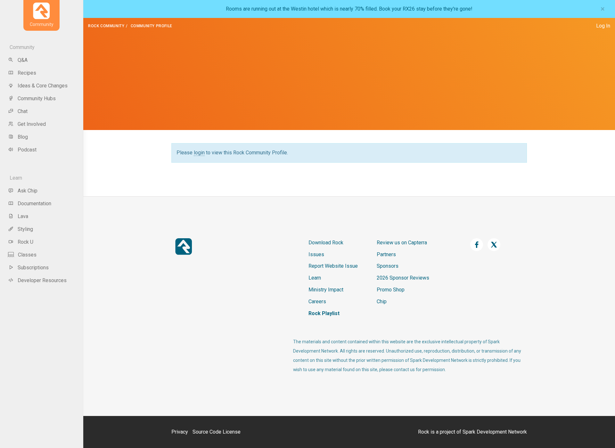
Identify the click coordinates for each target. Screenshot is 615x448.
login (199, 153)
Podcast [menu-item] (27, 150)
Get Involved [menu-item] (32, 124)
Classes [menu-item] (27, 255)
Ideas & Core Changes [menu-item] (43, 86)
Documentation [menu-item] (34, 203)
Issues (316, 254)
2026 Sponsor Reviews (403, 278)
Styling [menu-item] (25, 229)
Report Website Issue (333, 266)
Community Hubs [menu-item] (37, 98)
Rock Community (106, 26)
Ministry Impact (325, 290)
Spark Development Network (495, 432)
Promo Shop (391, 290)
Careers (317, 301)
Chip (382, 301)
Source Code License (217, 432)
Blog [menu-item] (23, 137)
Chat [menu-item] (23, 111)
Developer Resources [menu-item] (42, 280)
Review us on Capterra (402, 243)
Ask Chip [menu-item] (27, 191)
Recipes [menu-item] (27, 73)
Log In (603, 26)
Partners (386, 254)
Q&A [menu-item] (23, 60)
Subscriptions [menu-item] (33, 268)
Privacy (179, 432)
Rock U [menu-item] (25, 242)
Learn (314, 278)
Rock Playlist (324, 313)
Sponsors (387, 266)
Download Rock (325, 243)
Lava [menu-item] (23, 216)
